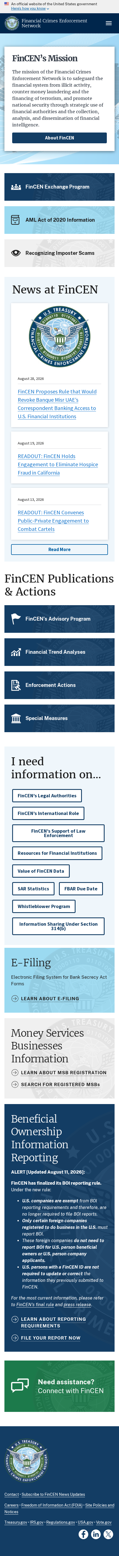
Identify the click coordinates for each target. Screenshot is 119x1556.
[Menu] (109, 23)
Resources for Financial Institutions (57, 853)
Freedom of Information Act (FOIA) (51, 1505)
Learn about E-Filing (50, 998)
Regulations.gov (60, 1522)
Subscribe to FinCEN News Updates (53, 1494)
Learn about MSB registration (64, 1072)
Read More (59, 549)
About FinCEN (59, 138)
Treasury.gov (15, 1522)
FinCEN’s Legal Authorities (47, 795)
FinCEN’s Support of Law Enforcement (58, 833)
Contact (11, 1494)
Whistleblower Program (44, 906)
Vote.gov (104, 1522)
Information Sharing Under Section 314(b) (58, 926)
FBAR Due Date (80, 888)
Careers (11, 1505)
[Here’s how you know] (59, 6)
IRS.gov (36, 1522)
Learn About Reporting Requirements (53, 1323)
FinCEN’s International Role (48, 813)
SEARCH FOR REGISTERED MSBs (60, 1084)
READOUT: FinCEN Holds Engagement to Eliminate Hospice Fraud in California (58, 464)
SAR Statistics (33, 888)
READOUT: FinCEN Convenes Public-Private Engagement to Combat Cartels (53, 520)
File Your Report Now (51, 1338)
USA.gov (85, 1522)
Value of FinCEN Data (41, 871)
